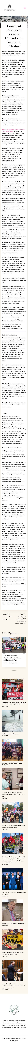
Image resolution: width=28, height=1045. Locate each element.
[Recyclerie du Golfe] (9, 8)
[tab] (12, 670)
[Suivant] (24, 652)
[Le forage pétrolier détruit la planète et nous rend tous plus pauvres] (14, 939)
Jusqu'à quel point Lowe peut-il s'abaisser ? (13, 923)
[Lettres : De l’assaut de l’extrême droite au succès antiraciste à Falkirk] (14, 812)
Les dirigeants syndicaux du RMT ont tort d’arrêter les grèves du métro (20, 619)
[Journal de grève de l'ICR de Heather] (14, 750)
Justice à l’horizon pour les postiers (7, 617)
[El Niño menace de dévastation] (14, 721)
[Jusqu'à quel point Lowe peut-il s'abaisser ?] (14, 910)
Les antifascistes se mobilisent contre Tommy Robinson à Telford (12, 658)
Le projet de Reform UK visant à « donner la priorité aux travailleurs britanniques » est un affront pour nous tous (14, 986)
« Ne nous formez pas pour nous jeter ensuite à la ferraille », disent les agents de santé (13, 794)
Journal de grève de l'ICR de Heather (12, 763)
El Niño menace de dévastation (10, 734)
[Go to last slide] (4, 652)
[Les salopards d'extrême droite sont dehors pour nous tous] (14, 879)
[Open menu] (24, 7)
